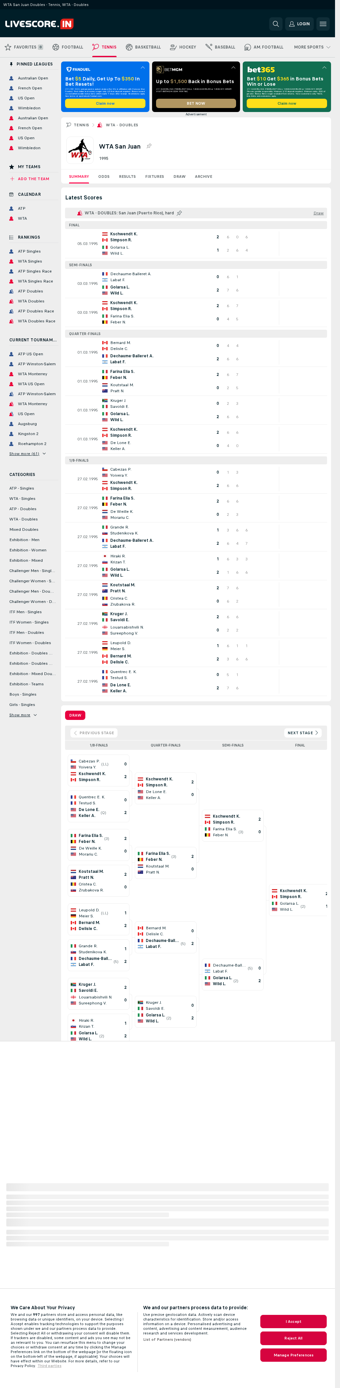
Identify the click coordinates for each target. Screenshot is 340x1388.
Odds (104, 176)
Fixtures (154, 176)
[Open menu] (323, 24)
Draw (179, 176)
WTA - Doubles (122, 125)
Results (127, 176)
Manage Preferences (293, 1355)
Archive (203, 176)
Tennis (81, 125)
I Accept (293, 1321)
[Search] (276, 24)
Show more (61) (24, 453)
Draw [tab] (75, 715)
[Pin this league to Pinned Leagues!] (148, 146)
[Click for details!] (196, 243)
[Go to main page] (51, 24)
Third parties (49, 1365)
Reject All (293, 1338)
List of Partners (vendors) (167, 1339)
